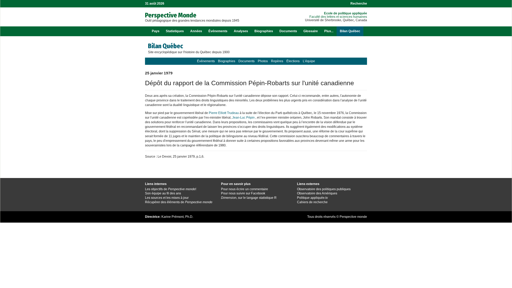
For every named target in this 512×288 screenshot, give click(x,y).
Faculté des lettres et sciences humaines (338, 16)
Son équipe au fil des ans (163, 193)
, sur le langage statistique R (249, 197)
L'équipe (309, 61)
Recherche (358, 3)
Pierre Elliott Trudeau (224, 113)
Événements (217, 31)
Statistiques (175, 31)
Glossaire (310, 31)
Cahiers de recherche (312, 202)
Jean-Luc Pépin (243, 117)
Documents (288, 31)
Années (196, 31)
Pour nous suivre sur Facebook (243, 193)
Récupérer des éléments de (178, 202)
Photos (263, 61)
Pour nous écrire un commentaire (244, 189)
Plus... (328, 31)
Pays (155, 31)
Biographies (263, 31)
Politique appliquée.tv (312, 197)
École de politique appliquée (345, 13)
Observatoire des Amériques (317, 193)
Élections (293, 61)
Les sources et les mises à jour (167, 197)
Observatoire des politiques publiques (324, 189)
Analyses (241, 31)
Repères (277, 61)
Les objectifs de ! (170, 189)
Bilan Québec (350, 31)
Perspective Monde (170, 15)
